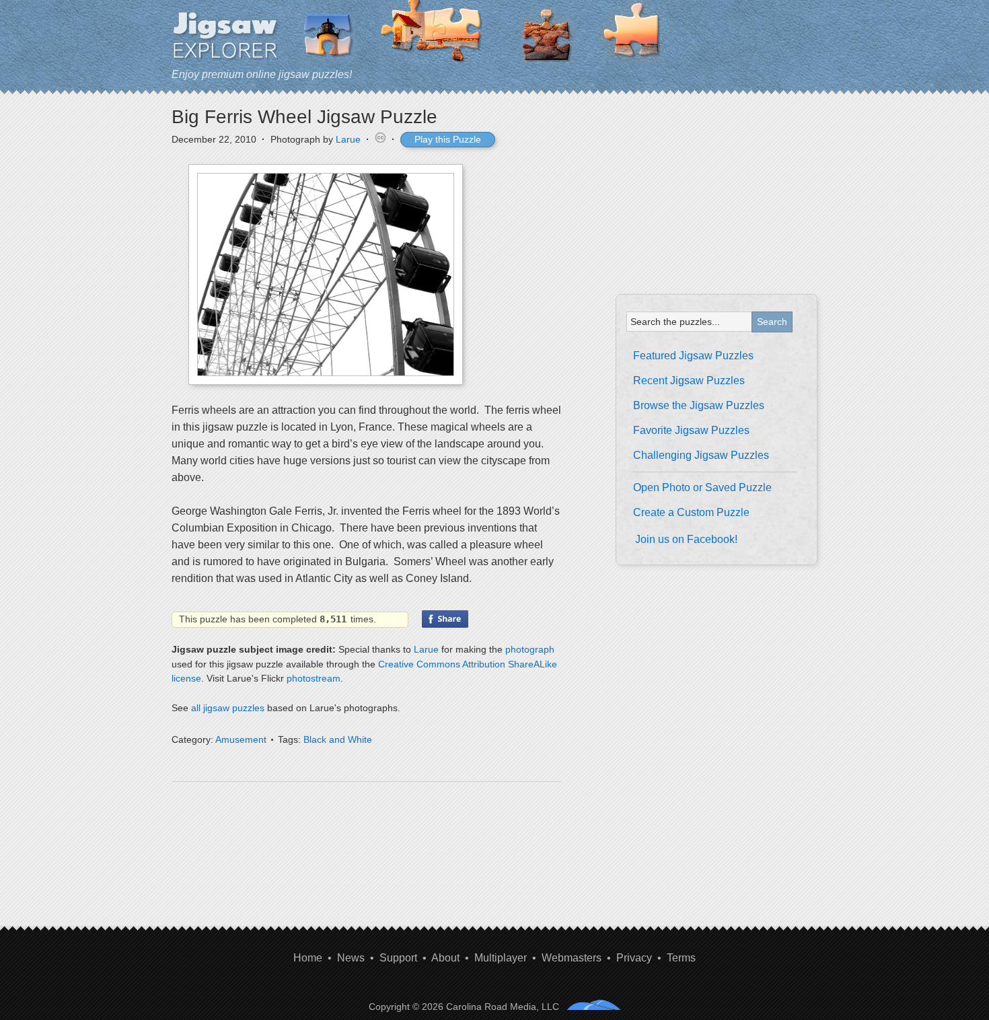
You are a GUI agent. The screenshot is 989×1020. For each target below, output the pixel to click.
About (445, 957)
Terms (681, 957)
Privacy (634, 957)
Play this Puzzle (447, 139)
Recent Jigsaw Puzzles (689, 380)
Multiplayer (500, 957)
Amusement (240, 739)
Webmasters (571, 957)
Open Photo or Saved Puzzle (702, 487)
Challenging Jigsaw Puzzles (701, 455)
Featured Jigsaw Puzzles (693, 355)
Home (307, 957)
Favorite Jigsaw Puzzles (691, 430)
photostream (313, 678)
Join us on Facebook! (686, 539)
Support (398, 957)
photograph (529, 649)
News (351, 957)
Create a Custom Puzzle (691, 512)
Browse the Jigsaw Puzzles (698, 405)
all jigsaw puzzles (227, 707)
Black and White (337, 739)
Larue (348, 139)
